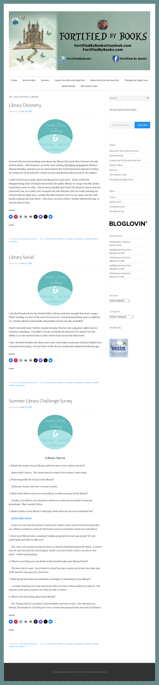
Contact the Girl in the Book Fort (69, 80)
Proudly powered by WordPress (65, 672)
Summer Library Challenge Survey (40, 400)
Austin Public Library (54, 239)
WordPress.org (116, 211)
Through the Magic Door (136, 80)
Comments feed (117, 207)
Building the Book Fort (120, 250)
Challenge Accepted (28, 239)
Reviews (45, 80)
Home (14, 80)
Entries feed (115, 202)
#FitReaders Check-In (119, 242)
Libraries (79, 239)
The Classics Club (89, 86)
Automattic (102, 672)
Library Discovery (25, 105)
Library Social (21, 257)
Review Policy (29, 80)
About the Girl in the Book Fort (104, 80)
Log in (112, 197)
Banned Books (68, 86)
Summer (87, 383)
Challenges (70, 239)
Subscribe (142, 125)
